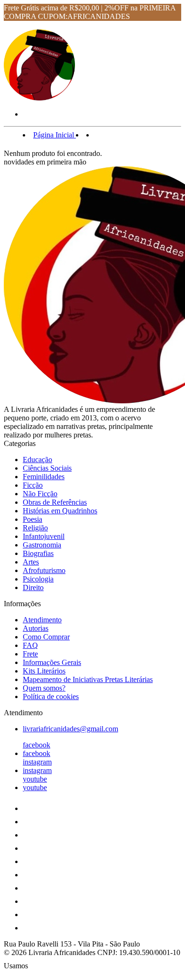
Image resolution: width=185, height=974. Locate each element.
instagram (37, 762)
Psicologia (38, 579)
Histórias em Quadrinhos (60, 511)
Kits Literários (44, 671)
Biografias (38, 553)
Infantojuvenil (44, 536)
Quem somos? (44, 688)
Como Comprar (46, 637)
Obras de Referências (55, 502)
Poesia (32, 519)
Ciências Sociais (47, 468)
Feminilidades (44, 477)
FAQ (30, 645)
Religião (35, 528)
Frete (30, 654)
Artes (31, 562)
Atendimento (42, 620)
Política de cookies (51, 696)
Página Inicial (54, 135)
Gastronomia (42, 545)
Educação (37, 459)
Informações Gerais (52, 662)
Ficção (33, 485)
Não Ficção (40, 494)
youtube (35, 779)
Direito (33, 587)
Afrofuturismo (44, 570)
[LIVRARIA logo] (39, 98)
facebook (36, 745)
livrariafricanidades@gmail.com (70, 729)
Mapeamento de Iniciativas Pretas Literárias (88, 679)
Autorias (35, 628)
